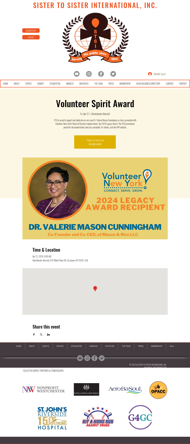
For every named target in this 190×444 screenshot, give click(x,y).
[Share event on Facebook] (34, 334)
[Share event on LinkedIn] (48, 334)
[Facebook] (101, 74)
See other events (95, 144)
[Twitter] (113, 74)
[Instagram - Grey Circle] (89, 74)
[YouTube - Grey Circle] (77, 74)
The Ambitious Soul (160, 367)
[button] (95, 406)
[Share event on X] (41, 334)
